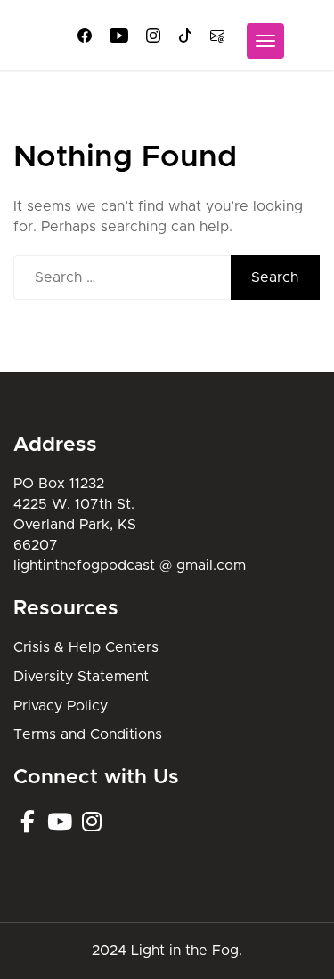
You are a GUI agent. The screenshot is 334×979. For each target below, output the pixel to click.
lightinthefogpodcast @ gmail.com (129, 565)
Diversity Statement (81, 677)
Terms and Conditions (87, 734)
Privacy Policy (60, 706)
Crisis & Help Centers (86, 647)
